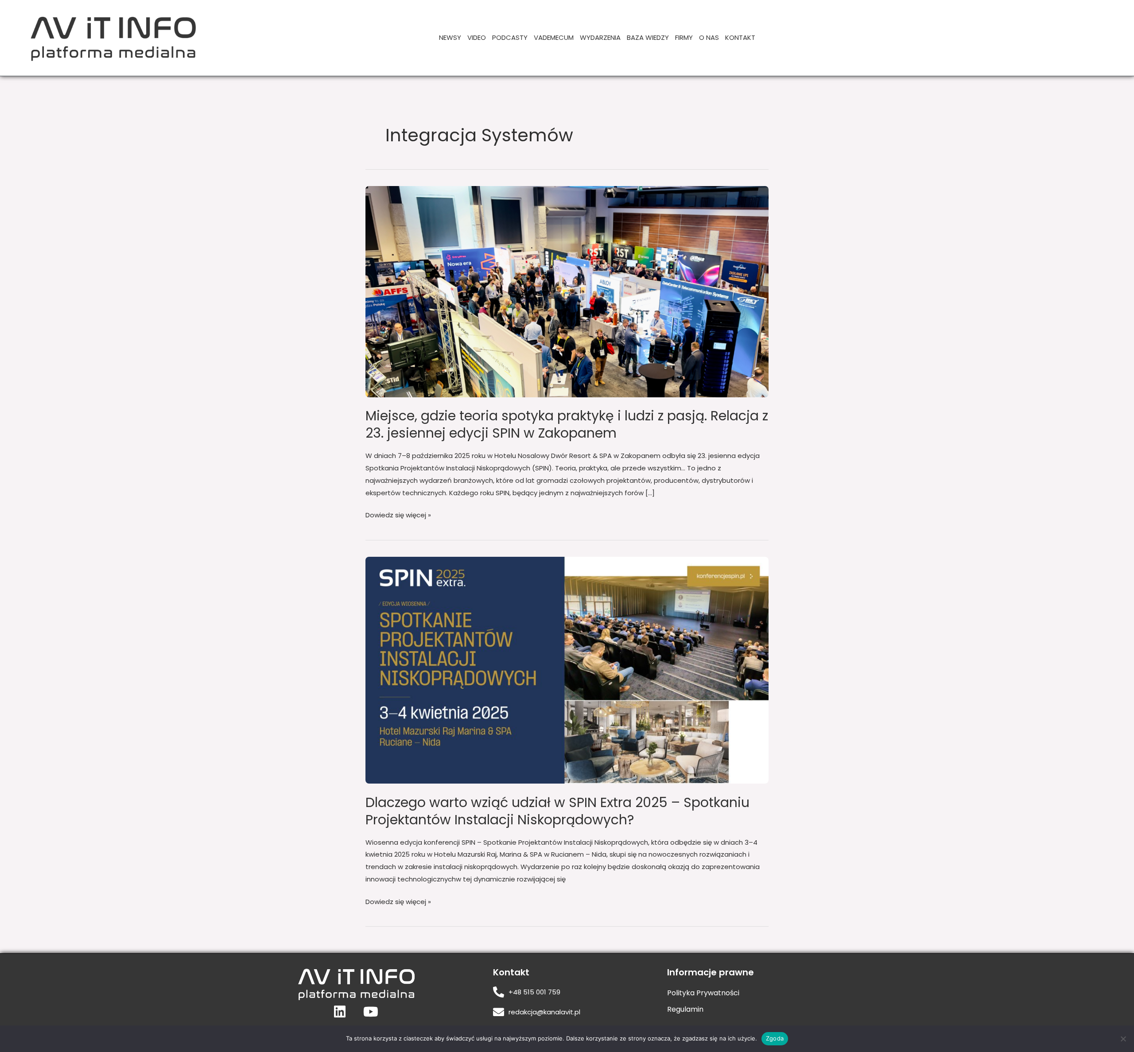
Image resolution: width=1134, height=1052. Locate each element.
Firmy (684, 37)
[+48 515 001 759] (498, 992)
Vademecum (554, 37)
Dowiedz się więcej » (398, 514)
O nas (709, 37)
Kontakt (740, 37)
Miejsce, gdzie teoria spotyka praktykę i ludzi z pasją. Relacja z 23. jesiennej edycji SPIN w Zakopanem (566, 424)
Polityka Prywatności (703, 993)
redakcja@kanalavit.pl (544, 1012)
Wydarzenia (600, 37)
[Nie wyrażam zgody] (1122, 1038)
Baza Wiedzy (648, 37)
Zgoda (775, 1038)
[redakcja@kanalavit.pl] (498, 1011)
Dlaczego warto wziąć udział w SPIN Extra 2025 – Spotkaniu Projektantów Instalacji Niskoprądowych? (557, 811)
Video (476, 37)
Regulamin (685, 1009)
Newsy (450, 37)
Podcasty (510, 37)
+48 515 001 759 (534, 992)
